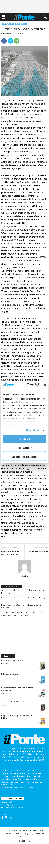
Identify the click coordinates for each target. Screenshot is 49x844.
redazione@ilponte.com (12, 808)
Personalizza (23, 448)
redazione (7, 33)
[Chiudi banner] (45, 385)
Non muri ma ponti (38, 551)
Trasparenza (24, 837)
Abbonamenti (38, 830)
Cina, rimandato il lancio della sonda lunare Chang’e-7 (24, 598)
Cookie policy (40, 834)
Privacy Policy (28, 834)
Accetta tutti (24, 439)
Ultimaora (21, 24)
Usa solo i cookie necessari (24, 457)
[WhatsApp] (16, 41)
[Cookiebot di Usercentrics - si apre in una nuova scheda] (29, 385)
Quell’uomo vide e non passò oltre (10, 552)
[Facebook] (4, 41)
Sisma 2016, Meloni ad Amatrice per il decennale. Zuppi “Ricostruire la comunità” (22, 613)
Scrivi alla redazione (13, 830)
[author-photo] (24, 566)
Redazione (27, 830)
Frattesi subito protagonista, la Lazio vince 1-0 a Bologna (21, 606)
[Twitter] (10, 41)
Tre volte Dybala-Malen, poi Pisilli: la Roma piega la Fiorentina (23, 591)
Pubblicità (7, 834)
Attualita (8, 24)
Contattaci (17, 834)
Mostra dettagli (33, 430)
